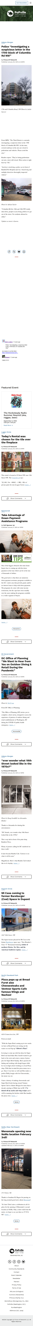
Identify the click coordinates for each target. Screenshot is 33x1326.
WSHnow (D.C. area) (16, 1310)
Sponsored (5, 511)
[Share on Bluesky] (19, 251)
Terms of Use (16, 1288)
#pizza (16, 1102)
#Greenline (16, 628)
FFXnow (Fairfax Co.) (16, 1298)
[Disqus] (16, 316)
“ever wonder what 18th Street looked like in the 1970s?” (16, 763)
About (16, 1266)
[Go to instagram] (18, 1261)
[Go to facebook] (14, 1261)
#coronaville (16, 731)
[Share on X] (14, 251)
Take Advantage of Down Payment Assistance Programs (14, 518)
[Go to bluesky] (23, 1261)
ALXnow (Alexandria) (16, 1295)
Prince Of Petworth (10, 60)
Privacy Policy (16, 1285)
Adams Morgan (7, 42)
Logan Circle (6, 432)
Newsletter (16, 1278)
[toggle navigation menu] (30, 3)
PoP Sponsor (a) (9, 525)
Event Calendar (16, 1275)
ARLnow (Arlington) (16, 1291)
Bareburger (9, 942)
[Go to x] (9, 1261)
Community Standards (16, 1269)
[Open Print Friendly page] (24, 251)
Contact (16, 1272)
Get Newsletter (21, 3)
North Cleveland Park (9, 975)
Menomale (26, 1200)
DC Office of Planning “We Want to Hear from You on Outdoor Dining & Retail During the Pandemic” (16, 664)
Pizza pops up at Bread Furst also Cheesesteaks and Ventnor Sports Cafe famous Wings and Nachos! (15, 987)
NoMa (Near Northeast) (10, 1127)
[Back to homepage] (5, 2)
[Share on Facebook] (9, 251)
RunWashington (16, 1307)
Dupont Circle (6, 889)
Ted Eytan (11, 703)
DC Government (7, 654)
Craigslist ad (16, 478)
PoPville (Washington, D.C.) (16, 1304)
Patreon (16, 1281)
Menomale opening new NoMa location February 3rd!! (16, 1134)
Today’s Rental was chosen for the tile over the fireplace (16, 439)
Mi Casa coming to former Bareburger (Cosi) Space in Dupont (15, 896)
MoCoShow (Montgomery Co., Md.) (16, 1301)
